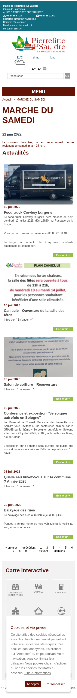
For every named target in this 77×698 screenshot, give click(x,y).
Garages (38, 592)
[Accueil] (38, 52)
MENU (38, 91)
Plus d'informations (37, 673)
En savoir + (63, 255)
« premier (11, 547)
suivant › (44, 550)
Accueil (7, 99)
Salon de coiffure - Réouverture (30, 385)
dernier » (59, 550)
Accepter (33, 684)
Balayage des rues (19, 510)
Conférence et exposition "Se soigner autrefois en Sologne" (35, 415)
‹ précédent (29, 547)
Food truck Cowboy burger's (28, 212)
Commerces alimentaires (15, 594)
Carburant (61, 592)
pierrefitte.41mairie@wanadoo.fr (19, 19)
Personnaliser (55, 684)
